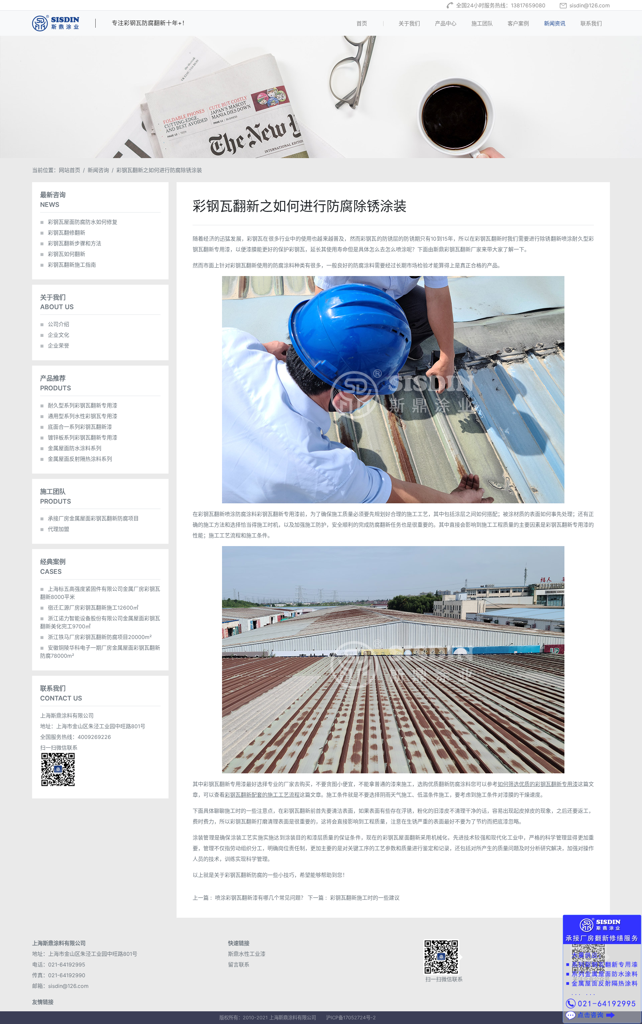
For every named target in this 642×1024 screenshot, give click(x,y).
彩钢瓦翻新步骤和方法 (70, 243)
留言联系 (238, 964)
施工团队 (482, 23)
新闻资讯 (554, 23)
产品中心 (445, 23)
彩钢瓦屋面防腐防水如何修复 (78, 222)
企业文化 (54, 335)
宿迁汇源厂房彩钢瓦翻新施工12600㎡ (89, 607)
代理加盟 (54, 529)
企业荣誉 (54, 345)
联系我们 (591, 23)
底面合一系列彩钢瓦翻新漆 (76, 426)
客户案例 (518, 23)
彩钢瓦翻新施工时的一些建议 (365, 897)
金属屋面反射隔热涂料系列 (76, 459)
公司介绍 (54, 324)
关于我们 (409, 23)
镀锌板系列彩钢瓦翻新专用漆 (78, 437)
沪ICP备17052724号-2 (351, 1017)
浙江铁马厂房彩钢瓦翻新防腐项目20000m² (96, 637)
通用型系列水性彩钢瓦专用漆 (78, 416)
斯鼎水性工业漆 (246, 953)
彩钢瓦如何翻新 (62, 254)
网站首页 (69, 170)
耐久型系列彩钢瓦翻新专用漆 (78, 405)
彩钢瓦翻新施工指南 (68, 264)
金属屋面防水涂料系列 (70, 448)
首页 (372, 23)
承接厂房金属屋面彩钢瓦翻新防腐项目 (89, 518)
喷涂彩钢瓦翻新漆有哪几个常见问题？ (260, 897)
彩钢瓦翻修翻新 (62, 232)
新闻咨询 (98, 170)
